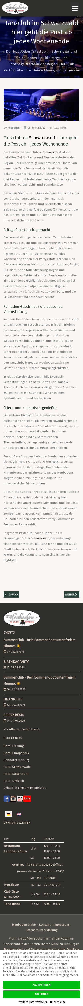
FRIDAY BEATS (14, 715)
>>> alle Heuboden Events (22, 729)
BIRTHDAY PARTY (16, 662)
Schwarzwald (42, 137)
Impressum (61, 924)
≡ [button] (74, 6)
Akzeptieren (42, 985)
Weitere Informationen (33, 1002)
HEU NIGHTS (13, 699)
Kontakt (45, 924)
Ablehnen (42, 994)
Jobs (27, 798)
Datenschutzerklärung (41, 930)
